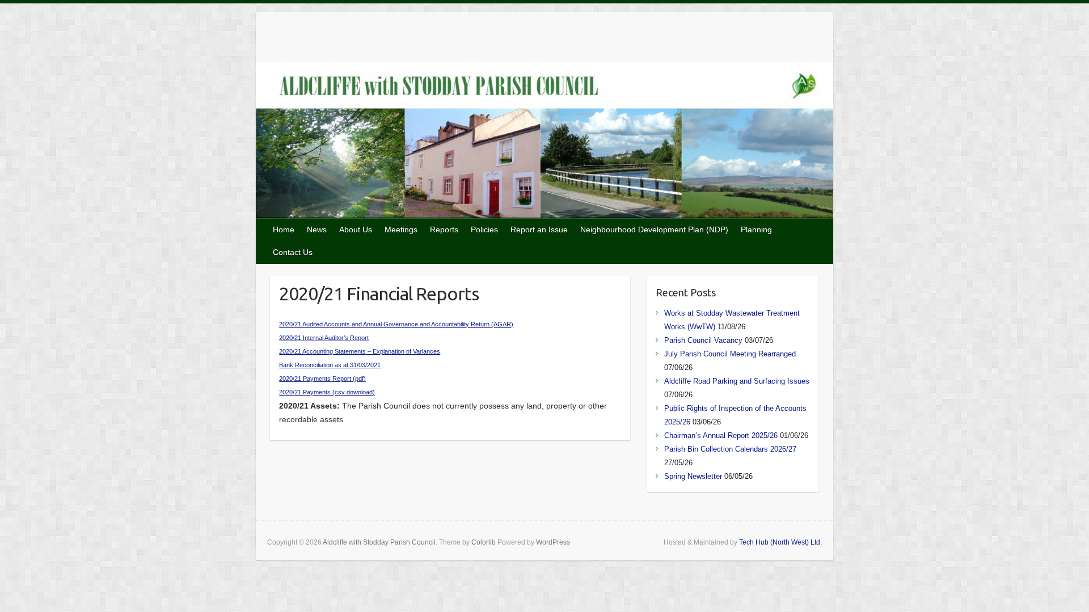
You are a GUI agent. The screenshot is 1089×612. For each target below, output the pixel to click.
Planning (756, 229)
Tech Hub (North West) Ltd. (780, 542)
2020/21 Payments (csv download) (327, 392)
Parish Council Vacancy (703, 340)
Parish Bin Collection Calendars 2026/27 (730, 449)
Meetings (401, 229)
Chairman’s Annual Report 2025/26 (721, 435)
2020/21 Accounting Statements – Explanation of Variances (359, 351)
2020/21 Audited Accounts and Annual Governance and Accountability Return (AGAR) (396, 324)
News (317, 229)
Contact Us (293, 252)
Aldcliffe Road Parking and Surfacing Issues (736, 381)
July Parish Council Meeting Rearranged (730, 354)
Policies (484, 229)
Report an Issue (539, 229)
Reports (444, 229)
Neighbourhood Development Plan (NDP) (654, 229)
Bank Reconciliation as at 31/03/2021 (330, 365)
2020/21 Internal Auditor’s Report (324, 337)
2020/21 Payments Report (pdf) (322, 378)
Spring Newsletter (693, 476)
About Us (355, 229)
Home (283, 229)
